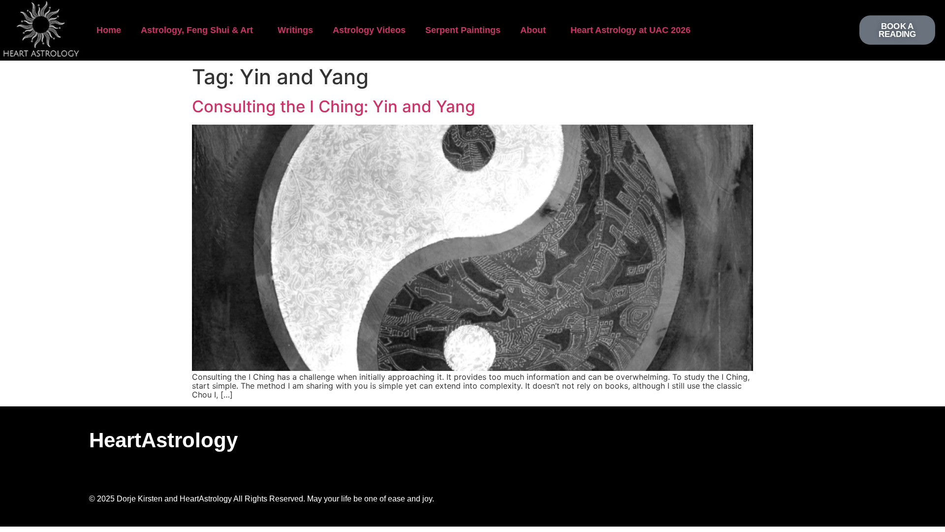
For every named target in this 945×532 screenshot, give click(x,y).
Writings (295, 30)
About (533, 30)
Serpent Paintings (463, 30)
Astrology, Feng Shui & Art (197, 30)
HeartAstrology (163, 440)
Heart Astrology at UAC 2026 (630, 30)
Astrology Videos (369, 30)
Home (108, 30)
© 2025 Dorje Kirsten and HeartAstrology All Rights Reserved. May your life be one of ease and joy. (261, 499)
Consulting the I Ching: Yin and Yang (333, 106)
